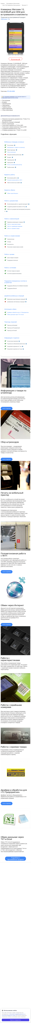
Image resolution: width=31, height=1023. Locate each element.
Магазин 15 (5, 19)
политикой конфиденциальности (17, 1014)
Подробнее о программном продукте (15, 858)
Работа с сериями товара (13, 228)
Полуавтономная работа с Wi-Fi (14, 180)
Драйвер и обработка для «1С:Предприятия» (18, 312)
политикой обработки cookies (9, 1015)
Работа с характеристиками (14, 224)
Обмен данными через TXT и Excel (15, 314)
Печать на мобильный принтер (14, 164)
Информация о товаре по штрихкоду (16, 147)
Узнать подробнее (7, 408)
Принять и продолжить (15, 1020)
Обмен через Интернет (12, 193)
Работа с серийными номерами (14, 226)
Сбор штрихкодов (11, 152)
